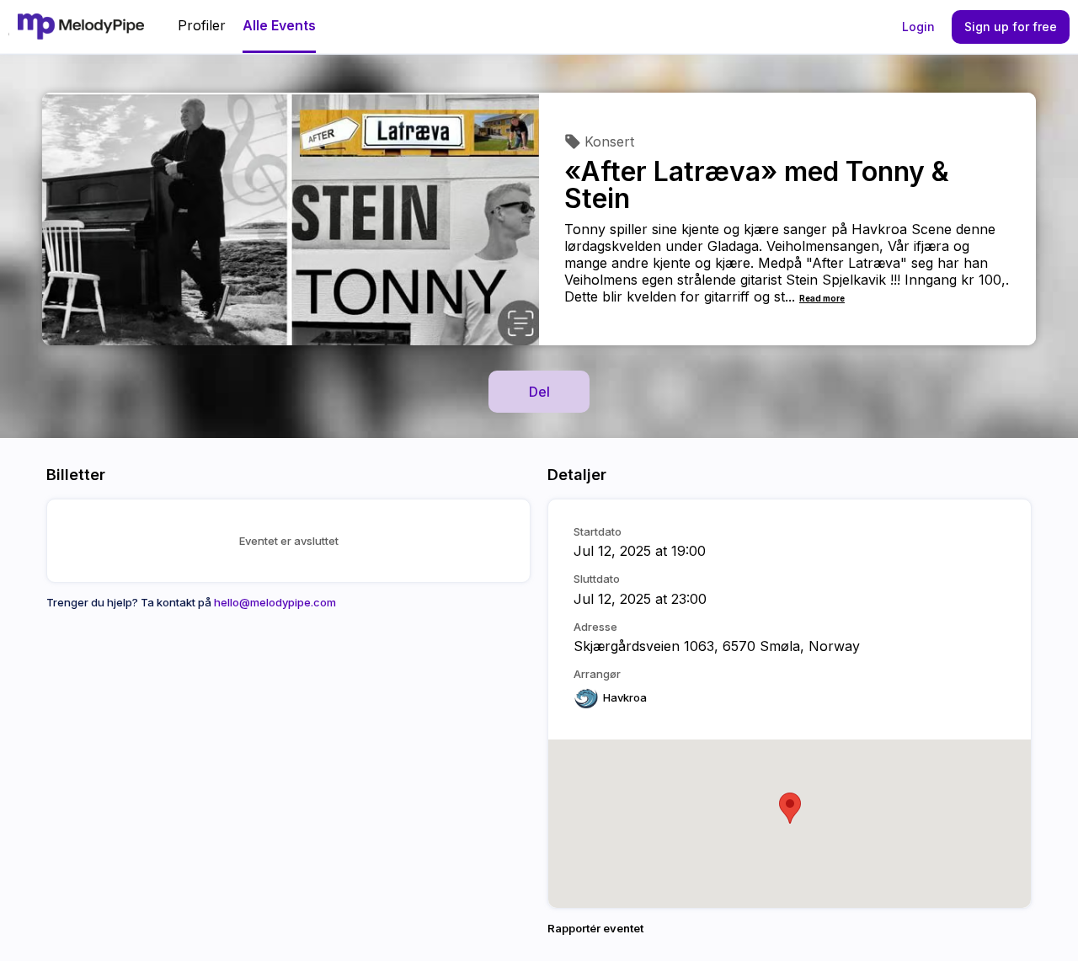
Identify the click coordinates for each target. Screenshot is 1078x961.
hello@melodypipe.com (275, 602)
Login (918, 26)
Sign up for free (1010, 26)
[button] (790, 808)
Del (539, 391)
